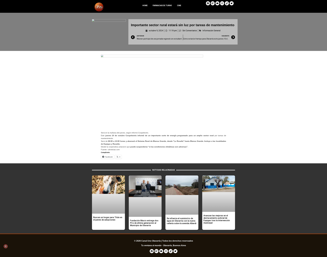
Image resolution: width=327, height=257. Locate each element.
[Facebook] (208, 3)
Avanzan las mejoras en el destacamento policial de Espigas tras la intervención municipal (216, 219)
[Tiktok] (227, 3)
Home (145, 5)
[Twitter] (232, 3)
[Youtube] (217, 3)
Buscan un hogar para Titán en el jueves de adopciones (107, 218)
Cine (179, 5)
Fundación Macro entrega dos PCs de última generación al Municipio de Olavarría (144, 223)
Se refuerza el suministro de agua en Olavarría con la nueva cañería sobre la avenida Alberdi (181, 220)
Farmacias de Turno (162, 5)
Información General (211, 30)
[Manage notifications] (6, 246)
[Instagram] (222, 3)
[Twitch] (213, 3)
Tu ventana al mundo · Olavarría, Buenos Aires (163, 245)
